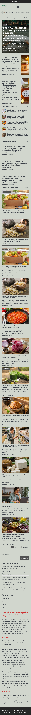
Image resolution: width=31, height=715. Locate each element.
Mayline (4, 154)
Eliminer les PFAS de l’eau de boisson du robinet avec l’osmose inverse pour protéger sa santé (18, 112)
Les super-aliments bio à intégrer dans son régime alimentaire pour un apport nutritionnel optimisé (16, 118)
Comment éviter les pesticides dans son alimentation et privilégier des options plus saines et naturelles (17, 124)
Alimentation (5, 144)
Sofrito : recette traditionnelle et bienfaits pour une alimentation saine (14, 326)
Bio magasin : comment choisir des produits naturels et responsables (15, 446)
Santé (3, 174)
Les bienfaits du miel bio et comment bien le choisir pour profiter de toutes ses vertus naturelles (10, 61)
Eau (4, 488)
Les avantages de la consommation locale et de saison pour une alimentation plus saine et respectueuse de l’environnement (15, 149)
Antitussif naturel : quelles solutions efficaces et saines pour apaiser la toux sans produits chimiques (9, 85)
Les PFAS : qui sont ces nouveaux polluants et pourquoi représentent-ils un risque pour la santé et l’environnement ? (15, 34)
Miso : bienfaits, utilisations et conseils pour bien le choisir (15, 416)
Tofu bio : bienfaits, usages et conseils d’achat (14, 475)
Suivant (25, 547)
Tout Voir (26, 106)
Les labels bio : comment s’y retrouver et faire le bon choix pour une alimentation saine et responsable (15, 164)
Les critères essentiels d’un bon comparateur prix (11, 505)
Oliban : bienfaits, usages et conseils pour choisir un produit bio (15, 240)
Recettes (5, 309)
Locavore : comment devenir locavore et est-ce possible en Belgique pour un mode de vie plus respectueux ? (17, 136)
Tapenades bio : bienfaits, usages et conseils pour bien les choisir (13, 535)
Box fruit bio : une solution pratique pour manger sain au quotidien (15, 211)
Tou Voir (26, 187)
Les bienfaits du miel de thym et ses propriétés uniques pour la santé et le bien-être (18, 129)
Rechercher (5, 554)
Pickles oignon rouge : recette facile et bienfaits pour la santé (14, 356)
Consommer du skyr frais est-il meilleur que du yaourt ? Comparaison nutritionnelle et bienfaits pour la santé (13, 179)
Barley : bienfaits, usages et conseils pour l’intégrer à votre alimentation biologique (15, 386)
